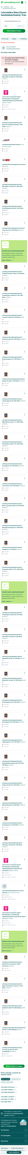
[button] (20, 26)
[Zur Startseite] (10, 2)
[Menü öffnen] (25, 2)
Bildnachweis (20, 1150)
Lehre (2, 1126)
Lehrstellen (6, 6)
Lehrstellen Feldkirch (7, 1089)
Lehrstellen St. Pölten (7, 1099)
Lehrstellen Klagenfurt (8, 1092)
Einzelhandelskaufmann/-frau (9, 8)
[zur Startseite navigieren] (1, 6)
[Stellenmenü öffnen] (24, 69)
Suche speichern (14, 1152)
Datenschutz (4, 1148)
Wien (12, 6)
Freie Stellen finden (14, 31)
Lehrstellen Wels (6, 1101)
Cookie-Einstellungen (17, 1148)
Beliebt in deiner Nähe (7, 1082)
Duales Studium (11, 1126)
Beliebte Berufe (16, 1079)
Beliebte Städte (5, 1079)
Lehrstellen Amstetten (8, 1087)
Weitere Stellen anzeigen (14, 1066)
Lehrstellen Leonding (7, 1096)
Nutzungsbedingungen (7, 1150)
